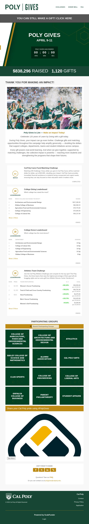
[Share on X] (41, 470)
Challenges (60, 7)
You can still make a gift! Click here (44, 18)
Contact (81, 498)
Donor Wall (73, 7)
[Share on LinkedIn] (47, 470)
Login (44, 519)
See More (11, 458)
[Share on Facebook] (35, 470)
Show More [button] (13, 218)
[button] (12, 108)
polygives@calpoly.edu (53, 480)
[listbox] (44, 108)
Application (80, 505)
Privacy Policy (79, 502)
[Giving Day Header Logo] (21, 7)
